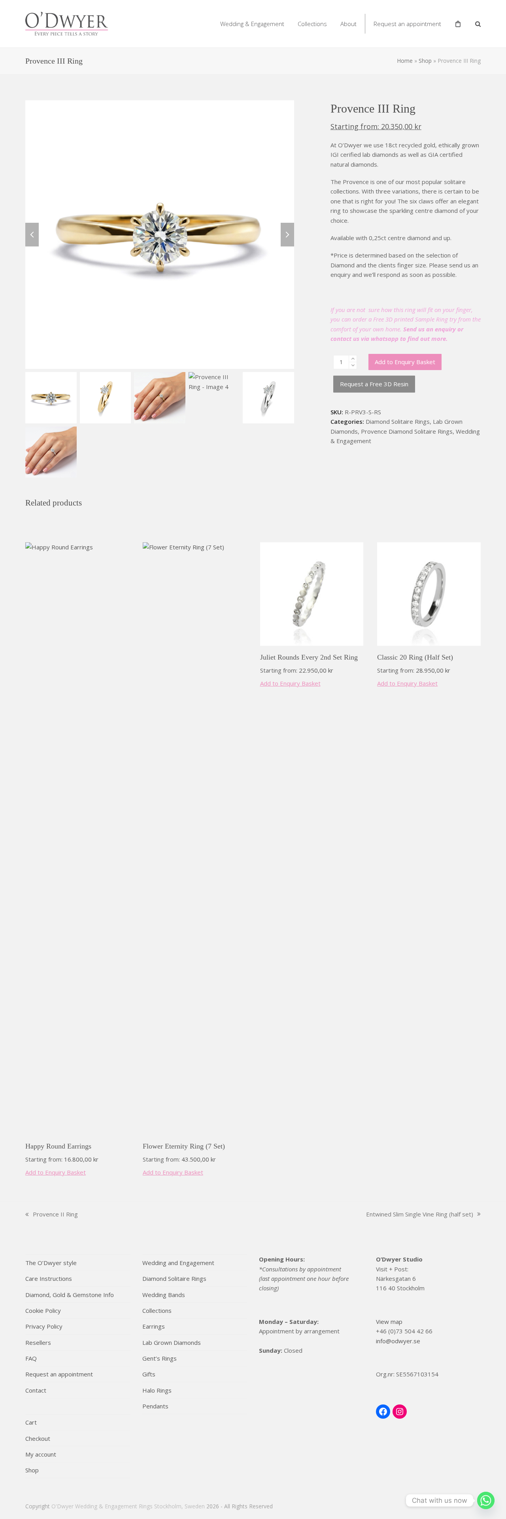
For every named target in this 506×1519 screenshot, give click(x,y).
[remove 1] (353, 365)
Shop (425, 60)
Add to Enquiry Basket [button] (55, 1172)
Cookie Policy (43, 1310)
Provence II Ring (51, 1214)
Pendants (155, 1406)
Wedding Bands (163, 1295)
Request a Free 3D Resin (374, 384)
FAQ (31, 1358)
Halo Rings (157, 1390)
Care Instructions (48, 1278)
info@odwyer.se (398, 1341)
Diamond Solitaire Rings (398, 421)
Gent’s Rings (159, 1358)
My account (40, 1454)
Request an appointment (59, 1374)
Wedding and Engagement (178, 1263)
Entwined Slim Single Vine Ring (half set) (419, 1214)
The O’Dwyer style (51, 1263)
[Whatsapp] (486, 1500)
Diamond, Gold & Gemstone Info (69, 1295)
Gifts (148, 1374)
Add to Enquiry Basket (405, 362)
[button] (478, 24)
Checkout (37, 1438)
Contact (35, 1390)
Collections (157, 1310)
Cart (31, 1422)
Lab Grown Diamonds (171, 1342)
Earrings (153, 1326)
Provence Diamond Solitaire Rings (407, 431)
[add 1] (353, 358)
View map (389, 1321)
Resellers (38, 1342)
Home (405, 60)
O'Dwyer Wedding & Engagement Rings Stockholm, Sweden (128, 1506)
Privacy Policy (43, 1326)
